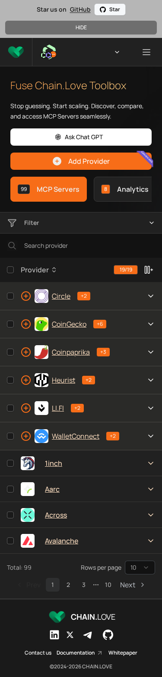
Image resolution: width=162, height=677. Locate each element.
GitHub (80, 9)
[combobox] (140, 567)
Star (114, 9)
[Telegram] (88, 635)
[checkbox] (10, 269)
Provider (35, 270)
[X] (70, 634)
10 (108, 584)
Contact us (38, 652)
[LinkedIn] (54, 635)
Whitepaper (122, 652)
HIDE (81, 27)
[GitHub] (108, 635)
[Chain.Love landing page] (16, 51)
